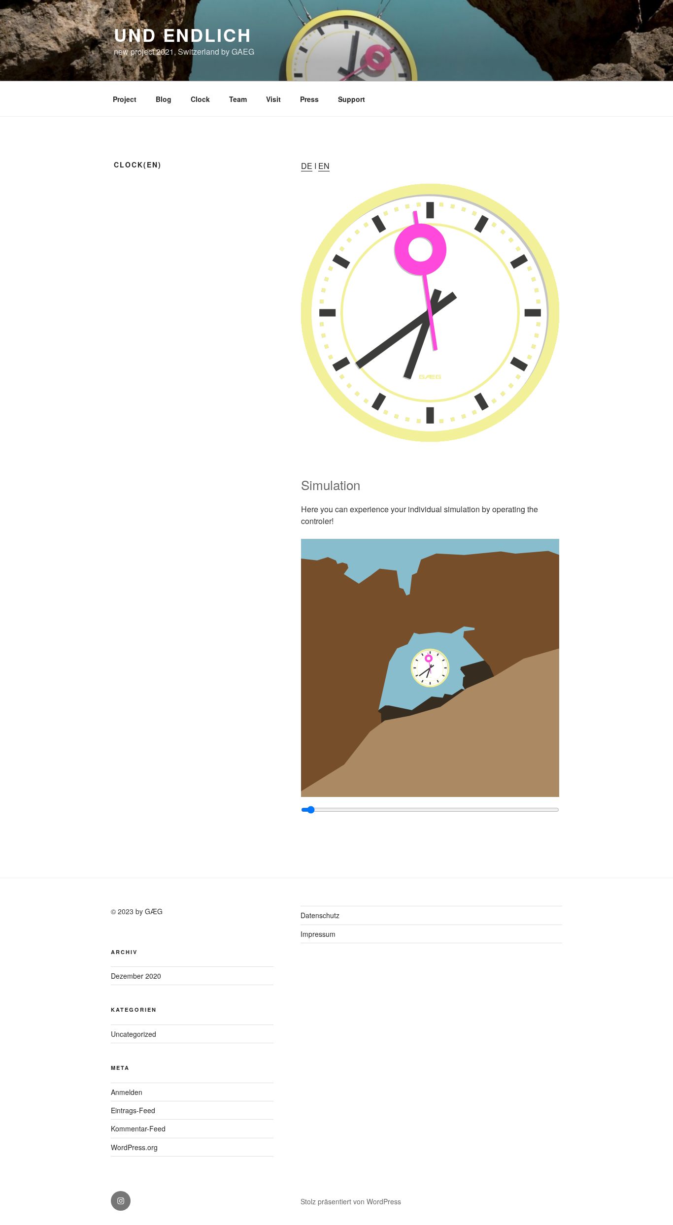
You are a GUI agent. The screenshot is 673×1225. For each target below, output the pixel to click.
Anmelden (126, 1092)
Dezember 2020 (136, 976)
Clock (200, 99)
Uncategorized (133, 1034)
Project (124, 99)
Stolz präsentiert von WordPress (351, 1201)
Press (309, 99)
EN (324, 165)
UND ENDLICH (183, 34)
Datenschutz (320, 915)
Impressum (318, 934)
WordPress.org (134, 1147)
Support (351, 99)
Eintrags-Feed (133, 1110)
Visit (273, 99)
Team (238, 99)
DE (306, 165)
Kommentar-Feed (138, 1128)
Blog (163, 99)
